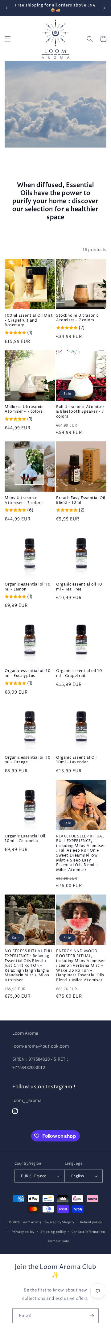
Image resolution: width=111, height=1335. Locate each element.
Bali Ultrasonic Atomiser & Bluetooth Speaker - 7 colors (80, 412)
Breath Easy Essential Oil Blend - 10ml (80, 500)
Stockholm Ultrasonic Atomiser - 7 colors (77, 318)
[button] (7, 39)
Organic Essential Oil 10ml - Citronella (25, 839)
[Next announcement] (104, 8)
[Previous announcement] (7, 8)
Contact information (88, 1231)
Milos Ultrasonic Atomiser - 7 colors (24, 500)
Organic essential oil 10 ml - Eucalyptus (28, 673)
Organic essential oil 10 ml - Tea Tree (79, 587)
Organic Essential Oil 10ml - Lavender (76, 760)
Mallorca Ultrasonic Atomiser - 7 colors (24, 409)
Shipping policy (53, 1231)
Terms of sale (58, 1241)
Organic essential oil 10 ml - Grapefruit (79, 673)
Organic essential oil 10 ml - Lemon (28, 587)
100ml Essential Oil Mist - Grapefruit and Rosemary (29, 320)
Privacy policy (23, 1231)
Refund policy (91, 1222)
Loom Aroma (32, 1222)
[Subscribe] (91, 1315)
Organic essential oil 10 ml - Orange (28, 760)
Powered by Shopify (58, 1222)
